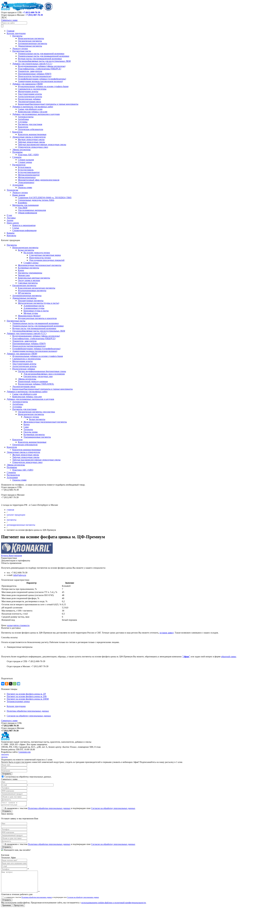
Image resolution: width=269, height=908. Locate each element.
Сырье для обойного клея (30, 109)
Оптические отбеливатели (30, 129)
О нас (9, 215)
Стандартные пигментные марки (45, 255)
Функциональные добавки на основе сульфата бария (43, 86)
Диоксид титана (20, 48)
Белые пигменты (26, 250)
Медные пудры (31, 313)
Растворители (18, 165)
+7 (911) (34, 15)
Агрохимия (17, 185)
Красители (23, 127)
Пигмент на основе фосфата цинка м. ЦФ (27, 696)
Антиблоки (23, 119)
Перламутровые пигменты (30, 300)
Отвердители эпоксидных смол (33, 147)
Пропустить (19, 905)
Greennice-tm (24, 752)
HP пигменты (24, 293)
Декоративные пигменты (30, 46)
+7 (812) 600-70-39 (31, 12)
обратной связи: (228, 656)
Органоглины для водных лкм (38, 376)
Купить (5, 555)
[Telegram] (18, 683)
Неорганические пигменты (31, 38)
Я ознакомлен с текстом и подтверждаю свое (69, 808)
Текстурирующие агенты (30, 94)
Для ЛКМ (22, 207)
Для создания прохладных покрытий (46, 260)
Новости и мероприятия (23, 225)
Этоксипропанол (26, 182)
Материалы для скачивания (25, 205)
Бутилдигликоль (25, 170)
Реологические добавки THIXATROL (36, 384)
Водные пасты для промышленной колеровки (40, 58)
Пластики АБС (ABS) (28, 154)
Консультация (15, 555)
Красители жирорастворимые (32, 134)
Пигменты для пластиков (30, 124)
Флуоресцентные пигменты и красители (37, 318)
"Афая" (186, 656)
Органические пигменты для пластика (36, 412)
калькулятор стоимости (18, 625)
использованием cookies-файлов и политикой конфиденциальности (113, 902)
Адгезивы (22, 122)
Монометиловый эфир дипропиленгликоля (38, 180)
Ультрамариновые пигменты (37, 437)
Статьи (15, 228)
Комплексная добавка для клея (32, 111)
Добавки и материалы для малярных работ (32, 106)
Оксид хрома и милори (29, 280)
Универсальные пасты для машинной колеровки (41, 53)
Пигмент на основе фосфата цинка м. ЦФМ (28, 699)
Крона (21, 270)
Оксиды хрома (31, 432)
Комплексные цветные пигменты (34, 278)
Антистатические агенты (30, 96)
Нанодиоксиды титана (40, 257)
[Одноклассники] (6, 683)
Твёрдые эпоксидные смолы (31, 142)
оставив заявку (167, 632)
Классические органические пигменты (36, 288)
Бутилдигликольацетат (29, 172)
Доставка (11, 218)
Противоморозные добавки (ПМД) (34, 74)
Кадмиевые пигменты (28, 268)
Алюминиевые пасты (34, 305)
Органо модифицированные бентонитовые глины (42, 371)
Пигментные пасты (21, 51)
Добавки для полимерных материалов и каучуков (36, 114)
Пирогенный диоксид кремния (33, 381)
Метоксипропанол (27, 177)
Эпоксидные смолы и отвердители (29, 137)
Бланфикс (22, 202)
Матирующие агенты (28, 91)
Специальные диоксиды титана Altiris (36, 200)
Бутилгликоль (24, 167)
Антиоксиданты (25, 117)
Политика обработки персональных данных (28, 711)
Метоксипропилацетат (29, 175)
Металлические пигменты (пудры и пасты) (38, 303)
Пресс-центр (13, 223)
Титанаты (28, 429)
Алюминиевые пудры (34, 308)
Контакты (11, 235)
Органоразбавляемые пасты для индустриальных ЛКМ (44, 61)
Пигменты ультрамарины (30, 273)
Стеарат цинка (25, 162)
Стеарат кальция (26, 159)
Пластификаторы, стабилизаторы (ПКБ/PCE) (39, 69)
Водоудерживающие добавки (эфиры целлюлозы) (41, 66)
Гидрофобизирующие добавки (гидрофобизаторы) (42, 79)
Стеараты (16, 157)
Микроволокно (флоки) (29, 316)
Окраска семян (25, 187)
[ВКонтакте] (2, 683)
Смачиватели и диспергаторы (32, 89)
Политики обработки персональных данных (49, 808)
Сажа (26, 427)
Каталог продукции (16, 33)
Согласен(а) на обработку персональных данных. (28, 776)
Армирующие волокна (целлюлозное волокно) (40, 81)
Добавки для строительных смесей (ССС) (32, 63)
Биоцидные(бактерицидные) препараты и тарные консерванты (48, 104)
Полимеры (17, 152)
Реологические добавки (29, 99)
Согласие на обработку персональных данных (29, 716)
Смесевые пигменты (28, 283)
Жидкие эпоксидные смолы (31, 139)
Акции (10, 220)
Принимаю (6, 905)
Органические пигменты (30, 41)
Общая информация (27, 213)
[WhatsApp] (14, 683)
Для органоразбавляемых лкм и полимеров (44, 374)
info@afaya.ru (19, 575)
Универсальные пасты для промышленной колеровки (43, 56)
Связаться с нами (9, 20)
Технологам (12, 190)
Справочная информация (24, 230)
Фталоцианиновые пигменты (32, 290)
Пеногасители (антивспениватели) (34, 76)
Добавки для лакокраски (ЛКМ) (27, 84)
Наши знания (18, 195)
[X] (10, 683)
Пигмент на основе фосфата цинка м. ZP (26, 694)
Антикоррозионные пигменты (32, 43)
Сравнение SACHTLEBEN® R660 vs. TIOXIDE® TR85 (44, 197)
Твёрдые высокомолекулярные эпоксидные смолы (42, 144)
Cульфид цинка (31, 262)
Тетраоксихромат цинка (18, 701)
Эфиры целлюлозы (21, 149)
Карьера (10, 233)
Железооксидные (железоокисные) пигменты (39, 265)
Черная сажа (24, 275)
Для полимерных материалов (32, 210)
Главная (10, 31)
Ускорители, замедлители (30, 71)
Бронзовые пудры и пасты (36, 310)
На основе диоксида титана (37, 252)
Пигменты (17, 36)
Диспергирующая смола (29, 101)
